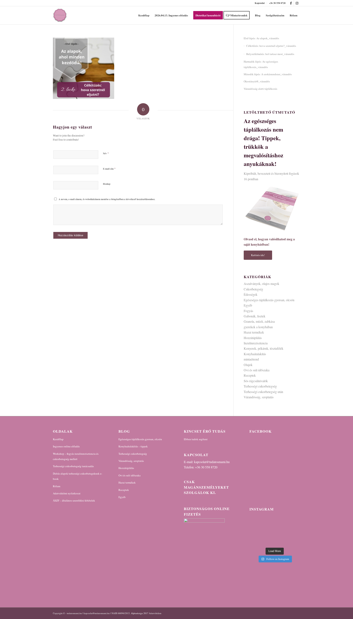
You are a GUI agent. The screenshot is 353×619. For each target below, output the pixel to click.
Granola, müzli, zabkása (259, 321)
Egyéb (248, 305)
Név (106, 153)
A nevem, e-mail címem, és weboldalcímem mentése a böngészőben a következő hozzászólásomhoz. (107, 199)
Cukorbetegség (253, 289)
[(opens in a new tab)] (275, 440)
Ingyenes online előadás (66, 446)
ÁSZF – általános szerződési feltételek (74, 500)
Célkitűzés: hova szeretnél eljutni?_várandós (271, 46)
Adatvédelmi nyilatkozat (66, 493)
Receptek (250, 375)
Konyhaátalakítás (255, 354)
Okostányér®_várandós (257, 81)
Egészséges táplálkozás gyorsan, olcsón (269, 300)
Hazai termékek (254, 332)
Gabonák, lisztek (254, 316)
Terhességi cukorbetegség (260, 386)
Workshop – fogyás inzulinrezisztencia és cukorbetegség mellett (75, 456)
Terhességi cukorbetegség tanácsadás (73, 466)
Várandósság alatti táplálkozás (260, 89)
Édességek (250, 294)
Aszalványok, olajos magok (261, 283)
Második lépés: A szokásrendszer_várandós (268, 74)
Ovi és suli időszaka (256, 370)
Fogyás (248, 311)
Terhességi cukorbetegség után (263, 392)
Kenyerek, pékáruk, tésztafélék (263, 348)
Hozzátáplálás (253, 338)
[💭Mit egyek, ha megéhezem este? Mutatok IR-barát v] (274, 530)
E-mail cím (109, 168)
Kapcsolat (260, 3)
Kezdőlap (58, 439)
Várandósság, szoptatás (259, 397)
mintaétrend (251, 359)
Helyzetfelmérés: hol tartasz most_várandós (270, 54)
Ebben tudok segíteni (196, 439)
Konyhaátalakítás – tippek (133, 446)
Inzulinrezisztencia (256, 343)
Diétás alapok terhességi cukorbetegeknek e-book (77, 476)
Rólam (56, 486)
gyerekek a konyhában (258, 327)
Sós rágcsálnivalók (256, 381)
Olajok (248, 365)
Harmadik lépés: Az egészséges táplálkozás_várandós (261, 64)
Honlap (106, 184)
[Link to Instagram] (297, 3)
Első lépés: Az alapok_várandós (261, 38)
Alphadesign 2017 (139, 613)
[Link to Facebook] (291, 3)
